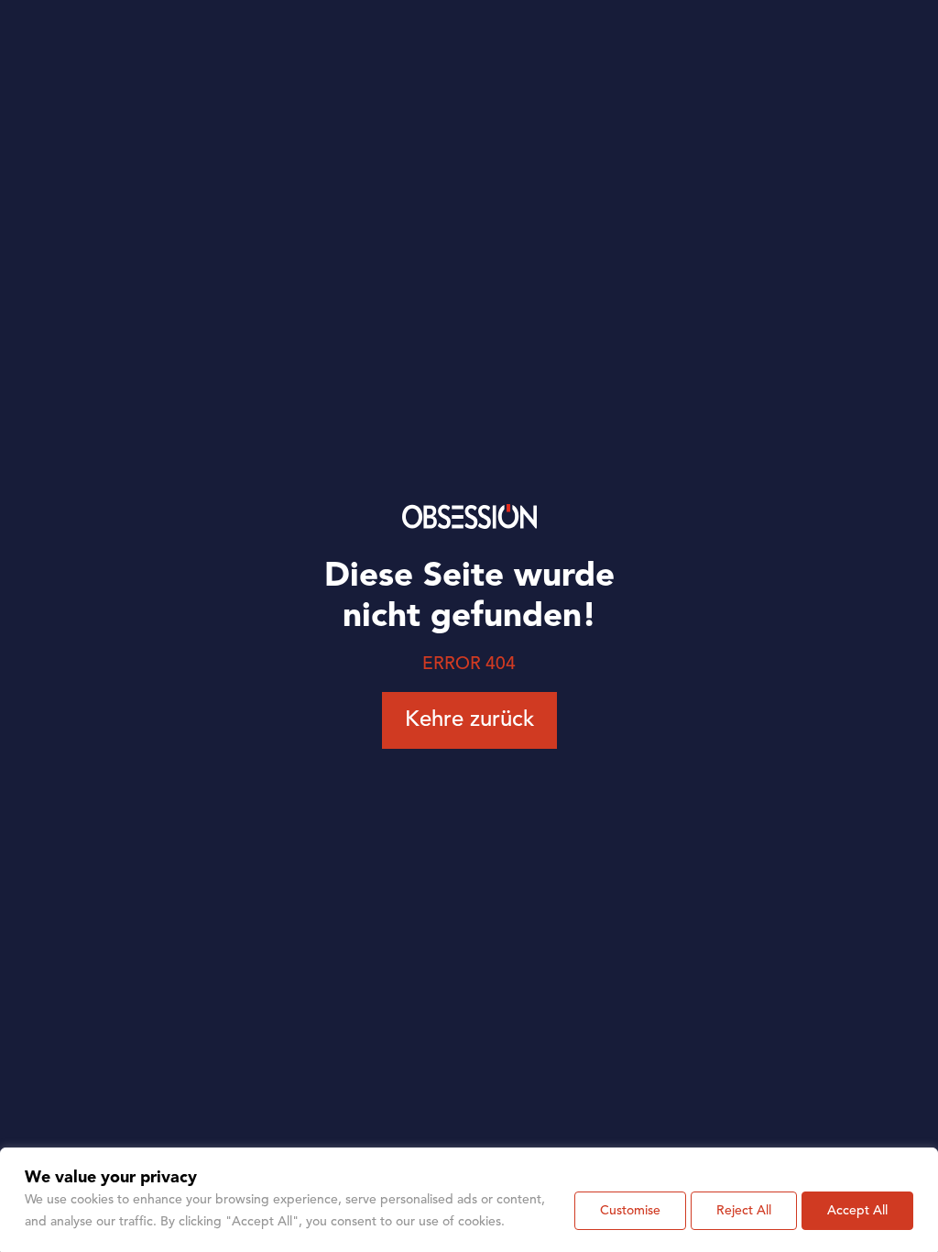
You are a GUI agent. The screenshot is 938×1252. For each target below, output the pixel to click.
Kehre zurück (469, 720)
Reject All (743, 1210)
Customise (630, 1210)
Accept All (857, 1210)
